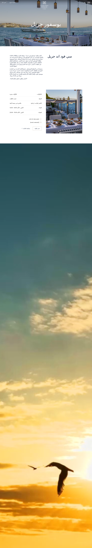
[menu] (88, 2)
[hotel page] (44, 2)
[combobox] (83, 2)
